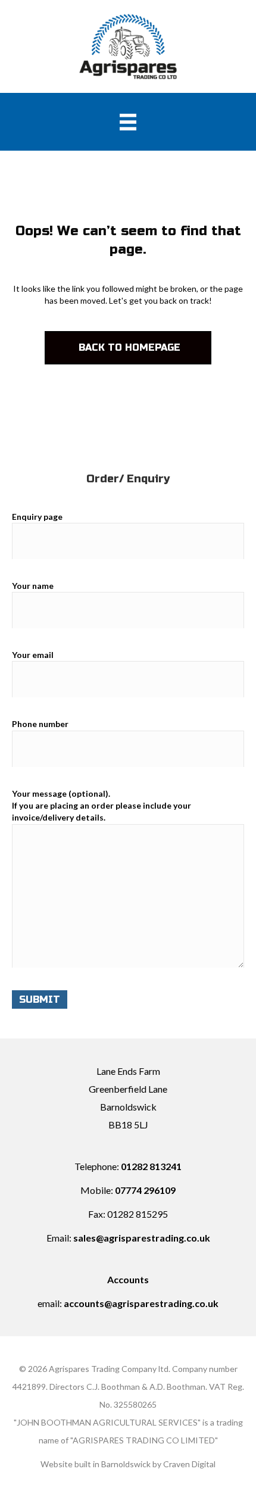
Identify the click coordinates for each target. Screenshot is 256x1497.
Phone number (40, 724)
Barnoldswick (126, 1464)
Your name (33, 586)
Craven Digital (189, 1464)
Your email (33, 655)
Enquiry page (37, 517)
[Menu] (128, 122)
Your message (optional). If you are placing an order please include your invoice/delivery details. (101, 805)
